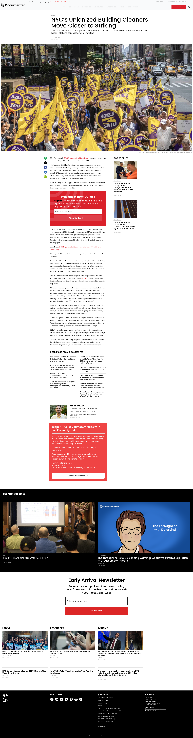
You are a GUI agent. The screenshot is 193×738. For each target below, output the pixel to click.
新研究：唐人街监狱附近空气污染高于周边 (26, 558)
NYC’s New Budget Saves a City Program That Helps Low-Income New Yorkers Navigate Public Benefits (119, 653)
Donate (100, 705)
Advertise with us (103, 700)
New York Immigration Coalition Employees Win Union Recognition (23, 652)
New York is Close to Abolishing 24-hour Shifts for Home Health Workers (61, 375)
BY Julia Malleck (119, 194)
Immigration (98, 7)
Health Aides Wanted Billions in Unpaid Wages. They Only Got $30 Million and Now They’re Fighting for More (92, 360)
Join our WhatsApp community (107, 713)
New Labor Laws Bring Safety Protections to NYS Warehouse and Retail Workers (92, 377)
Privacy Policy (102, 726)
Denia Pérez (53, 675)
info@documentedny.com (153, 703)
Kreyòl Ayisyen (65, 2)
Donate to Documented (78, 476)
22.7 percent (85, 278)
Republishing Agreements (105, 721)
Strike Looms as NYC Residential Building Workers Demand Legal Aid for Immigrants (63, 359)
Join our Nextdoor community (107, 716)
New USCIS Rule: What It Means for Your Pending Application (71, 672)
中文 (58, 2)
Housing (122, 7)
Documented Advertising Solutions (155, 709)
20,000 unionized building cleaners (76, 158)
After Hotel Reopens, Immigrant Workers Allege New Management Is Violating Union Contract (62, 385)
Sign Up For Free (78, 217)
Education (67, 7)
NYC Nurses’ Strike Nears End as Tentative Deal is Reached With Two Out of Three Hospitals (62, 367)
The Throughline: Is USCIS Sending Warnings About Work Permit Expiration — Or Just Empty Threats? (143, 559)
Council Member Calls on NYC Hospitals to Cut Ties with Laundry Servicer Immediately (92, 386)
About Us (159, 2)
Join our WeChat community (106, 719)
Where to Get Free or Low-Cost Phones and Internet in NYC (70, 652)
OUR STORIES (133, 7)
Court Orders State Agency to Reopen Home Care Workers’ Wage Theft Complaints (92, 394)
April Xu (100, 658)
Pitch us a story (102, 703)
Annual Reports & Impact (105, 698)
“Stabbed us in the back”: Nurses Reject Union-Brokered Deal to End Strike (93, 369)
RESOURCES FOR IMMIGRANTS (177, 2)
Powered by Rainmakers (96, 736)
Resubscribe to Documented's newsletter (110, 711)
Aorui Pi (52, 656)
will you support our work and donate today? (75, 457)
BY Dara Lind (101, 563)
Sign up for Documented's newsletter (109, 708)
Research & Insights (82, 7)
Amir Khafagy (55, 37)
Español (52, 2)
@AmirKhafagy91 (75, 417)
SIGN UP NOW (96, 611)
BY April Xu (6, 561)
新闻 (4, 555)
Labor (53, 15)
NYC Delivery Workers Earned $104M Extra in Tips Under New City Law (24, 672)
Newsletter (117, 181)
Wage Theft (111, 7)
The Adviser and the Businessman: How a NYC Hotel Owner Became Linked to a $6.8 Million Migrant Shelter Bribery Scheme (118, 673)
